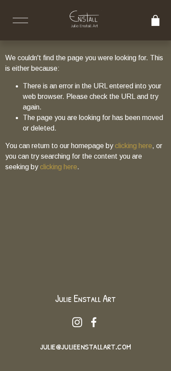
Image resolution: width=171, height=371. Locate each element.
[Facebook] (94, 322)
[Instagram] (77, 322)
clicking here (133, 145)
